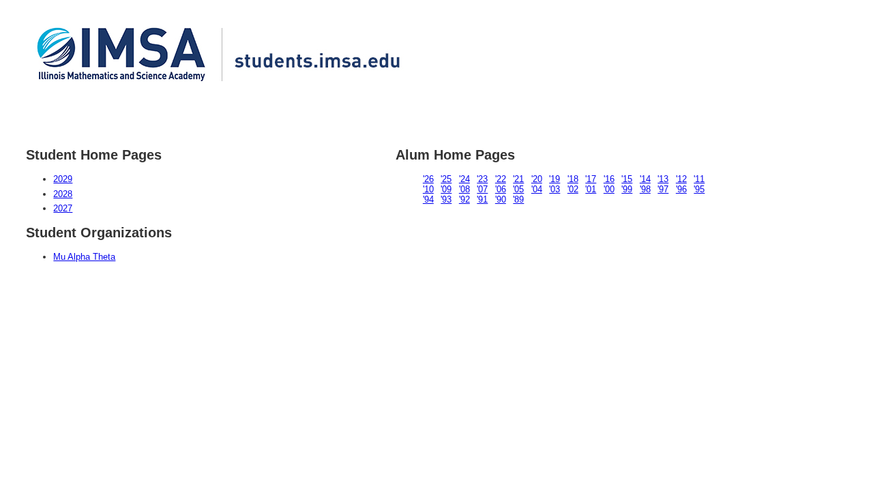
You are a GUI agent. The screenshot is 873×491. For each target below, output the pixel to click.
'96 (681, 189)
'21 (518, 179)
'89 (518, 199)
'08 (464, 189)
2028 (62, 194)
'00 (609, 189)
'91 (482, 199)
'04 (536, 189)
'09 (446, 189)
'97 (662, 189)
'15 (626, 179)
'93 (446, 199)
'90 (500, 199)
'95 (699, 189)
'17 (590, 179)
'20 (536, 179)
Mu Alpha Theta (84, 257)
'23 (482, 179)
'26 (428, 179)
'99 (626, 189)
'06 (500, 189)
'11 (699, 179)
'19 (554, 179)
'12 (681, 179)
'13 (662, 179)
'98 (645, 189)
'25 (446, 179)
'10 (428, 189)
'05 (518, 189)
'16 (609, 179)
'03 (554, 189)
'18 (572, 179)
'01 (590, 189)
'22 (500, 179)
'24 (464, 179)
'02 (572, 189)
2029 (62, 179)
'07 (482, 189)
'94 (428, 199)
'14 (645, 179)
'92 (464, 199)
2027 (62, 208)
